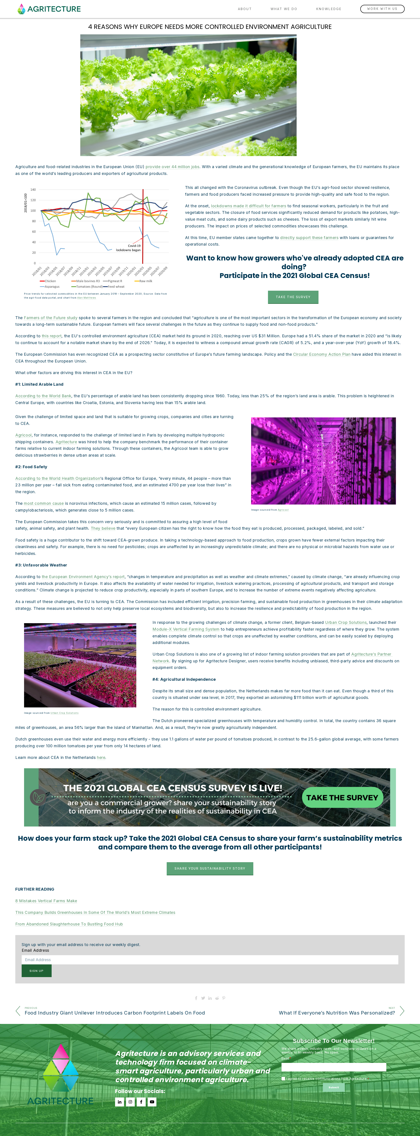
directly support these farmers (309, 237)
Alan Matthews (86, 297)
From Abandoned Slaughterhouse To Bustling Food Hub (69, 924)
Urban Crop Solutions (65, 713)
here (101, 757)
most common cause (44, 503)
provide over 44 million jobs (173, 166)
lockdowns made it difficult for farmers (248, 206)
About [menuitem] (245, 9)
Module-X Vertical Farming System (185, 629)
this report (52, 336)
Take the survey (293, 297)
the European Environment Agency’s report (83, 576)
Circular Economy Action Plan (322, 354)
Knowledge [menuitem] (329, 9)
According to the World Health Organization (57, 478)
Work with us (382, 9)
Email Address (35, 950)
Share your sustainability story (210, 868)
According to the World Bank (43, 396)
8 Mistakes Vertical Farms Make (46, 901)
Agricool (283, 509)
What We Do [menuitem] (284, 9)
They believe (103, 528)
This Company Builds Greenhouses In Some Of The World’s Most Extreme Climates (95, 912)
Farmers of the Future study (50, 317)
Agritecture (66, 442)
